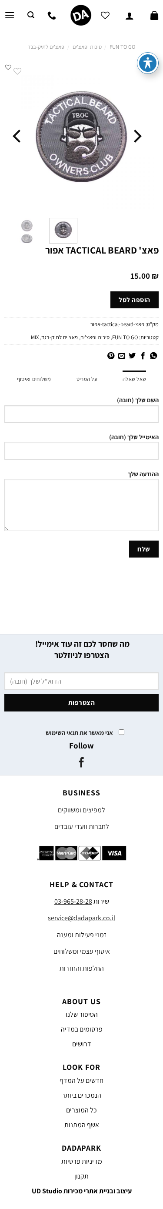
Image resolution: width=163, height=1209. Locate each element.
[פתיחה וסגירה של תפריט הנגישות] (147, 63)
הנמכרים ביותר (81, 1095)
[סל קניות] (154, 15)
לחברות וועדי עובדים (81, 826)
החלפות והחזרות (82, 968)
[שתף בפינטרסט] (110, 356)
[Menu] (9, 15)
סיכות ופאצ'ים (87, 46)
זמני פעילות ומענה (81, 934)
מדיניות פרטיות (81, 1161)
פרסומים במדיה (82, 1029)
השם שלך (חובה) (138, 400)
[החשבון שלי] (129, 15)
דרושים (81, 1044)
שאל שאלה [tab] (134, 379)
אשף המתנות (81, 1124)
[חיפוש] (30, 15)
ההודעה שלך (143, 474)
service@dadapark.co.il (81, 917)
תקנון (81, 1176)
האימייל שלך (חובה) (134, 437)
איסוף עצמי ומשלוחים (81, 951)
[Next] (18, 136)
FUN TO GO (122, 46)
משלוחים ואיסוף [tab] (34, 379)
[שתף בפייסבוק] (142, 356)
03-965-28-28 (73, 901)
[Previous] (136, 136)
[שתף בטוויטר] (132, 356)
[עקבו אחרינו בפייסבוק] (81, 763)
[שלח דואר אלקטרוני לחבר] (121, 356)
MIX (35, 337)
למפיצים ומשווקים (81, 810)
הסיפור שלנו (82, 1014)
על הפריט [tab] (87, 379)
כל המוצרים (81, 1110)
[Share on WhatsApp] (153, 356)
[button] (8, 67)
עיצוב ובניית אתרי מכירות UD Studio (82, 1191)
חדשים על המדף (81, 1080)
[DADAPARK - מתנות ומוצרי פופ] (81, 15)
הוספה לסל (134, 299)
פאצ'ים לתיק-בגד (46, 46)
